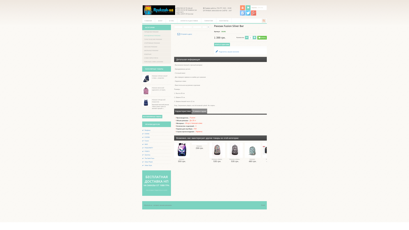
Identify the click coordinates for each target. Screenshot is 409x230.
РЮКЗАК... (253, 159)
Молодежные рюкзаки (152, 35)
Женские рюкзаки (150, 47)
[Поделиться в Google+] (405, 38)
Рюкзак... (182, 159)
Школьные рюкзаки (151, 50)
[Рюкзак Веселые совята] (199, 144)
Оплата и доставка (189, 21)
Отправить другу (186, 34)
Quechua (147, 155)
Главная (148, 21)
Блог (160, 21)
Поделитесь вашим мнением (228, 52)
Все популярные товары (152, 116)
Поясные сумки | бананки (153, 62)
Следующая (208, 26)
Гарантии (208, 21)
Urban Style (148, 165)
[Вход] (242, 7)
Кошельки (147, 54)
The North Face (149, 158)
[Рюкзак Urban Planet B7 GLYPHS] (235, 150)
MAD (146, 144)
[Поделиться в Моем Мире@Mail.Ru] (405, 34)
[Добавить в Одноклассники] (405, 42)
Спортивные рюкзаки (152, 43)
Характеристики (183, 111)
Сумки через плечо (151, 58)
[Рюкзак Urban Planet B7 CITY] (217, 150)
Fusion (147, 141)
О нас (171, 21)
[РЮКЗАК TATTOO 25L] (252, 150)
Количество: (240, 37)
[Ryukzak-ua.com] (159, 10)
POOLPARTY (149, 148)
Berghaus (147, 130)
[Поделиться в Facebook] (405, 21)
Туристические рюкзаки (153, 39)
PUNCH (147, 151)
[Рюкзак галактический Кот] (182, 150)
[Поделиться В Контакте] (405, 17)
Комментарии (199, 111)
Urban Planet (149, 162)
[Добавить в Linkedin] (405, 30)
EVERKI (147, 137)
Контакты (223, 21)
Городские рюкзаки (151, 32)
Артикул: (217, 31)
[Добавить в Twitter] (405, 25)
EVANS (147, 134)
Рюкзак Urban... (217, 159)
